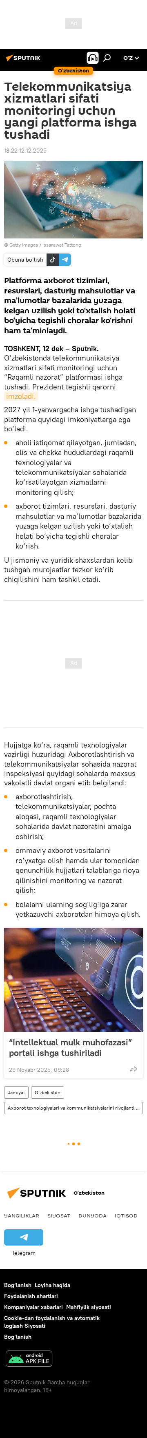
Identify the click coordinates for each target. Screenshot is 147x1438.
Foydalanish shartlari (31, 1296)
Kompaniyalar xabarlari (33, 1307)
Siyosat (58, 1215)
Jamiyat (16, 1092)
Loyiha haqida (52, 1285)
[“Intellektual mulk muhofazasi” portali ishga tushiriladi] (73, 980)
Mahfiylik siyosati (88, 1307)
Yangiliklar (21, 1215)
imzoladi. (21, 396)
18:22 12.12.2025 (25, 150)
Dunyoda (92, 1215)
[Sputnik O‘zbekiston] (24, 61)
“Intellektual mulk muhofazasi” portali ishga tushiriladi (70, 1047)
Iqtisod (126, 1215)
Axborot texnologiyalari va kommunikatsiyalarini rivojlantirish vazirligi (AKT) (75, 1108)
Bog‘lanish (17, 1285)
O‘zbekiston (47, 1092)
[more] (133, 1069)
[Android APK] (29, 1360)
